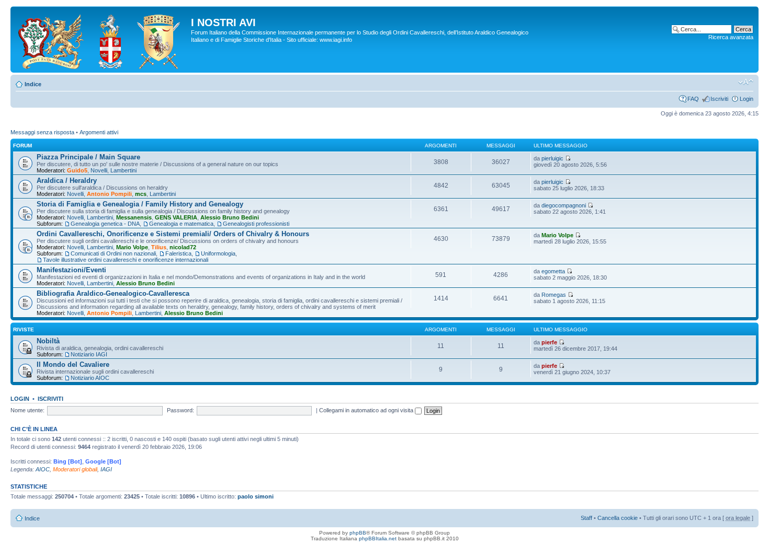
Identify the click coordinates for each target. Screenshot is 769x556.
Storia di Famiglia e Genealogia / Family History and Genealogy (140, 204)
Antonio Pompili (109, 194)
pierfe (549, 342)
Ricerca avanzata (730, 37)
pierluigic (552, 158)
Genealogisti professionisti (256, 224)
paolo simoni (256, 496)
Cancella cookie (617, 518)
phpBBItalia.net (378, 538)
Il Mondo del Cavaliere (73, 364)
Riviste (23, 329)
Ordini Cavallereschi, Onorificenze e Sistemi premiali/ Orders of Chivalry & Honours (173, 234)
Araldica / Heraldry (67, 180)
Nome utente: (27, 410)
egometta (553, 271)
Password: (180, 410)
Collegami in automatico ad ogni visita (367, 410)
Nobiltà (48, 341)
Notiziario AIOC (90, 378)
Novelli (99, 170)
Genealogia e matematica (181, 224)
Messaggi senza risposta (42, 132)
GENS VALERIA (176, 217)
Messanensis (134, 217)
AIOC (43, 469)
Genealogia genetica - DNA (105, 224)
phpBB (357, 533)
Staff (586, 518)
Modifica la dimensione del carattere (745, 82)
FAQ (693, 99)
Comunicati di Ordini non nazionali (113, 253)
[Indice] (102, 39)
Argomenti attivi (99, 132)
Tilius (158, 247)
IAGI (106, 469)
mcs (140, 194)
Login (746, 99)
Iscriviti (719, 99)
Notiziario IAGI (89, 354)
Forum (22, 145)
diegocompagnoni (563, 205)
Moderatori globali (75, 469)
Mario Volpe (132, 247)
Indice (33, 84)
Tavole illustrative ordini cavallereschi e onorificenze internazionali (125, 260)
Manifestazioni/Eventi (71, 270)
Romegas (553, 295)
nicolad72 (182, 247)
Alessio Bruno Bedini (229, 217)
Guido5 (77, 170)
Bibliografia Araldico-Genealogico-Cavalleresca (113, 293)
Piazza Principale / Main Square (88, 157)
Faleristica (178, 253)
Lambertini (123, 170)
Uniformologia (218, 253)
